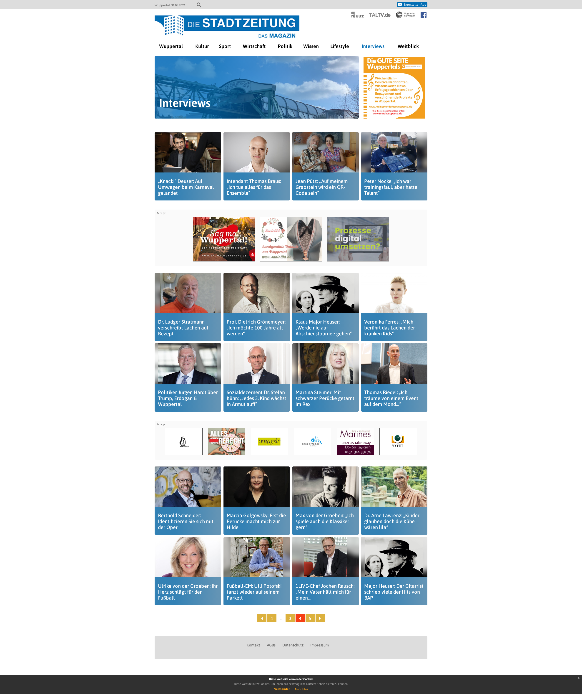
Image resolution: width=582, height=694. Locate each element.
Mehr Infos (301, 689)
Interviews (373, 46)
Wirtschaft (254, 46)
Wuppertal (171, 46)
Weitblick (408, 46)
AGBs (271, 645)
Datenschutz (293, 645)
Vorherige (261, 618)
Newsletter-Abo (415, 4)
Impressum (319, 645)
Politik (285, 46)
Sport (225, 46)
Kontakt (253, 645)
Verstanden (282, 689)
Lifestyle (339, 46)
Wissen (311, 46)
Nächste (320, 618)
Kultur (202, 46)
